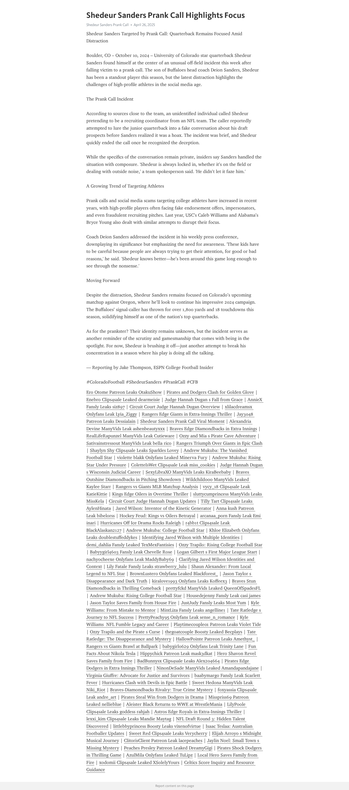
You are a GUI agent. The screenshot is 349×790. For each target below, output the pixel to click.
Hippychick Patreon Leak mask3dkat (176, 653)
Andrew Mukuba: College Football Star (165, 530)
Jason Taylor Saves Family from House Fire (133, 603)
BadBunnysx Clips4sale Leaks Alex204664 (178, 661)
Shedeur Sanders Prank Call (107, 24)
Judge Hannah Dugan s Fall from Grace (204, 399)
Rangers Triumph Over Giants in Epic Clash (219, 443)
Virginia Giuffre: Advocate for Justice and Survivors (138, 675)
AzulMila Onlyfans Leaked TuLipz (159, 755)
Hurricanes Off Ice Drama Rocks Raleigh (140, 523)
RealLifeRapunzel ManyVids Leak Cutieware (130, 436)
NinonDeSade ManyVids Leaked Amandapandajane (208, 668)
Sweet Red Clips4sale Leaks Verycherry (168, 733)
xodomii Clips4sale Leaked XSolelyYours (139, 762)
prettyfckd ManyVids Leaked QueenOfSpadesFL (213, 588)
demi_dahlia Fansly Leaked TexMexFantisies (130, 545)
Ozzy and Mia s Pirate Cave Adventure (217, 436)
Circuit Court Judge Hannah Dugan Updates (152, 501)
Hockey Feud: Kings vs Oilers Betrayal (157, 516)
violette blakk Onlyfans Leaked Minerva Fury (162, 457)
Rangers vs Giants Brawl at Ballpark (122, 646)
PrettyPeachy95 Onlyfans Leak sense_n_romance (186, 617)
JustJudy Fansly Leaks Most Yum (213, 603)
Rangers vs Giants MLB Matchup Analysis (157, 486)
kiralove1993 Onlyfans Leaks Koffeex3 (189, 581)
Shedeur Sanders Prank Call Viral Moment (182, 421)
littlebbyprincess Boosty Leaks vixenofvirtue (157, 726)
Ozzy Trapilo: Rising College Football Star (220, 545)
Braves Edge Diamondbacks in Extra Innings (213, 428)
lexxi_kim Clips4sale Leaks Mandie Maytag (128, 719)
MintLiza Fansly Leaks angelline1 (192, 610)
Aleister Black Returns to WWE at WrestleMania (174, 704)
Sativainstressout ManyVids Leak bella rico (128, 443)
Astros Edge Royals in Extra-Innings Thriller (198, 711)
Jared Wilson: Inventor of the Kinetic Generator (163, 508)
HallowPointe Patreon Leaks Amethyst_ (215, 639)
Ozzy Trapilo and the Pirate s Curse (125, 632)
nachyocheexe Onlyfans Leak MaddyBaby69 (130, 559)
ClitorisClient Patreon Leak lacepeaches (163, 740)
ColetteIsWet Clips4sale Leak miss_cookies (173, 465)
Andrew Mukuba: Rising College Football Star (136, 595)
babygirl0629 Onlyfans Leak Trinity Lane (202, 646)
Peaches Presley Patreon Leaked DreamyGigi (168, 748)
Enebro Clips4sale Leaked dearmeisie (123, 399)
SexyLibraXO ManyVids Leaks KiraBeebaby (188, 472)
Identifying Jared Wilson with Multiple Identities (190, 537)
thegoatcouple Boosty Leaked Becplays (203, 632)
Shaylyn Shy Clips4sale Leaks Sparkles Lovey (134, 450)
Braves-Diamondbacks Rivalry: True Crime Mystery (161, 690)
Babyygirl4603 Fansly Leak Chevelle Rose (131, 552)
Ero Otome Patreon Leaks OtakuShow (124, 392)
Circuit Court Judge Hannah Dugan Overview (175, 407)
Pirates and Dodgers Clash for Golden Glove (210, 392)
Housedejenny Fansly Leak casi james (224, 595)
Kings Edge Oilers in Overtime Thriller (150, 494)
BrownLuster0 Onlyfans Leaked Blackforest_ (174, 573)
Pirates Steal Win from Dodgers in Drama (162, 697)
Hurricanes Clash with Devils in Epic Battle (144, 682)
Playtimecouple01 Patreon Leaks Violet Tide (217, 624)
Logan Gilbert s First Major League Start (217, 552)
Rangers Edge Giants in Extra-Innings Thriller (187, 414)
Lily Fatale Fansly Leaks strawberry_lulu (147, 566)
